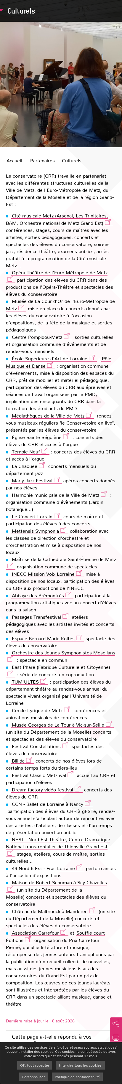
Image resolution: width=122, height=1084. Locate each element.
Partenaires (42, 160)
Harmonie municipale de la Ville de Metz (55, 495)
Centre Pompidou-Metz (37, 337)
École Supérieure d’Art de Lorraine (49, 358)
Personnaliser (33, 1077)
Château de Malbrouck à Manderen (50, 911)
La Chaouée (24, 466)
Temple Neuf (26, 451)
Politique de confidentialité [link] (77, 1077)
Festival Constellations (36, 746)
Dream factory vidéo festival (42, 789)
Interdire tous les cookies (80, 1065)
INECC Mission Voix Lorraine (43, 574)
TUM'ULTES (25, 681)
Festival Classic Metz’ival (39, 775)
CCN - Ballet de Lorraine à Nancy (47, 804)
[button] (116, 1037)
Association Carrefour (35, 932)
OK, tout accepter (34, 1065)
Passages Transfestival (36, 617)
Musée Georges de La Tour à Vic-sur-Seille (58, 724)
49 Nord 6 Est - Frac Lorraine (43, 868)
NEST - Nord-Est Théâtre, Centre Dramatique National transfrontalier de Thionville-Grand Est (58, 842)
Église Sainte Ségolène (37, 437)
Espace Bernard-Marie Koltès (43, 638)
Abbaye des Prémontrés (38, 595)
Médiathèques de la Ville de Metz (48, 415)
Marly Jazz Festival (32, 480)
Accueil (14, 160)
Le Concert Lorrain (32, 516)
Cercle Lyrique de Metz (37, 710)
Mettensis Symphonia (35, 531)
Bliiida (18, 760)
